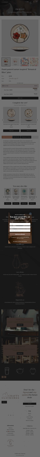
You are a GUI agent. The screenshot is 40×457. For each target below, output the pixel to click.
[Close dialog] (30, 214)
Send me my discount (20, 234)
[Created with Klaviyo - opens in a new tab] (20, 244)
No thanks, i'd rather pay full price (20, 241)
